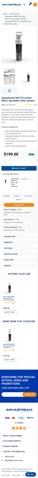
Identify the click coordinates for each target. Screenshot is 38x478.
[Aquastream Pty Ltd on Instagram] (20, 428)
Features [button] (8, 248)
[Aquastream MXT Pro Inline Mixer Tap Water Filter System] (19, 46)
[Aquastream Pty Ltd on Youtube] (24, 428)
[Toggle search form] (24, 5)
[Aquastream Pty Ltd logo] (11, 4)
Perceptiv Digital (25, 471)
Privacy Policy (16, 475)
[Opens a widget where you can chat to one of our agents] (30, 474)
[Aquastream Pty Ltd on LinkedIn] (17, 428)
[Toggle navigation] (35, 5)
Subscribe (29, 394)
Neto (10, 471)
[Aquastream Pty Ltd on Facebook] (13, 428)
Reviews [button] (7, 266)
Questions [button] (9, 260)
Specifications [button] (11, 254)
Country (16, 196)
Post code (28, 196)
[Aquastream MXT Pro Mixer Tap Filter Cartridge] (10, 297)
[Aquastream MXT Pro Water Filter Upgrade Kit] (10, 345)
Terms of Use (5, 475)
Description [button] (9, 237)
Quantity (6, 196)
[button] (30, 5)
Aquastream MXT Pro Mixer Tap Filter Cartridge (15, 182)
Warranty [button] (8, 242)
